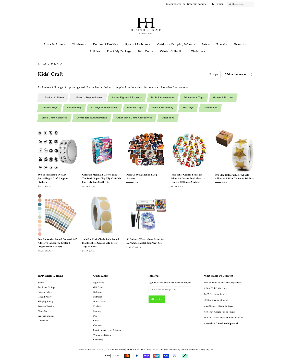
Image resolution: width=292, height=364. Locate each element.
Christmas (198, 51)
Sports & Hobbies (137, 44)
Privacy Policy (45, 292)
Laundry (97, 311)
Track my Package (46, 287)
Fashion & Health (105, 44)
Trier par (214, 74)
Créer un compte (197, 4)
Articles (95, 51)
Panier (219, 4)
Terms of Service (46, 306)
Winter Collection (172, 51)
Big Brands (98, 283)
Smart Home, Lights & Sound (107, 330)
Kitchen (97, 306)
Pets (205, 44)
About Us (42, 311)
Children (78, 44)
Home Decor (99, 302)
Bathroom (98, 292)
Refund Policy (45, 297)
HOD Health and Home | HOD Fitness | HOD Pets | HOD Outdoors (135, 350)
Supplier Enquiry (46, 316)
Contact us (43, 321)
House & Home (52, 44)
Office (96, 321)
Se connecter (173, 4)
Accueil (42, 64)
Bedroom (97, 297)
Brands (239, 44)
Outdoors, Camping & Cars (175, 44)
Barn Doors (145, 51)
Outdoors (97, 325)
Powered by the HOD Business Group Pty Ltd (191, 350)
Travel (221, 44)
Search (41, 283)
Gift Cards (98, 287)
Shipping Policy (45, 302)
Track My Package (119, 51)
